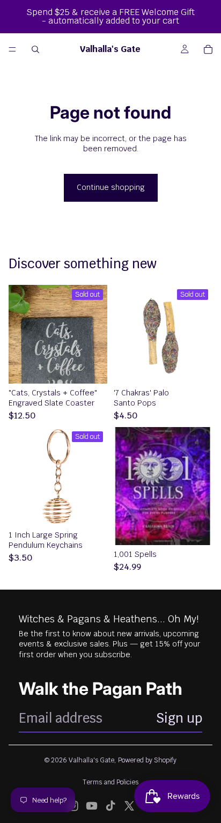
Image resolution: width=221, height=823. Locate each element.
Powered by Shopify (147, 760)
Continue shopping (111, 187)
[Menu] (12, 49)
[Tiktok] (110, 805)
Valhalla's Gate (91, 760)
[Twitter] (129, 805)
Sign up (179, 718)
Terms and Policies (110, 782)
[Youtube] (91, 805)
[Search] (35, 49)
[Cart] (208, 49)
